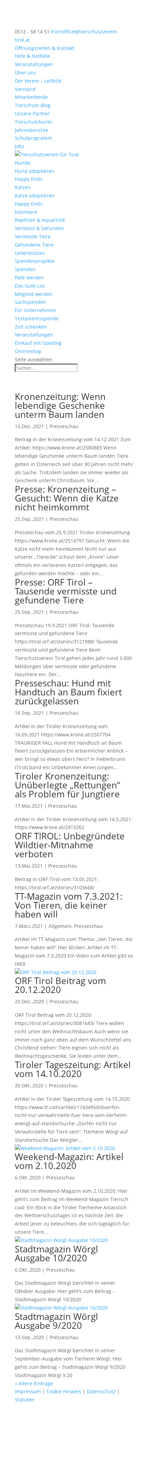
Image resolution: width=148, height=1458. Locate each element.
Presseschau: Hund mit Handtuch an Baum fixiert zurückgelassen (68, 692)
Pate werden (29, 277)
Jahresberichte (32, 130)
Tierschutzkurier (34, 121)
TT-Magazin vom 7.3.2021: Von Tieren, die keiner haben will (69, 905)
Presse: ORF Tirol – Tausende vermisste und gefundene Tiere (66, 591)
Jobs (19, 146)
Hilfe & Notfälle (32, 56)
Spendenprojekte (34, 261)
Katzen (23, 187)
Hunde (22, 162)
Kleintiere (26, 212)
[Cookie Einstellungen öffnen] (51, 1453)
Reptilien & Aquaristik (40, 220)
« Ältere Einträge (34, 1383)
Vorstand (25, 89)
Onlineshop (28, 351)
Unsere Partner (32, 113)
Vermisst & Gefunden (39, 228)
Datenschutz (101, 1391)
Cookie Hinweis (63, 1391)
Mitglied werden (34, 294)
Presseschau (64, 426)
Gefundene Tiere (34, 244)
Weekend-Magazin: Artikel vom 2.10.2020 (69, 1161)
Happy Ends (28, 179)
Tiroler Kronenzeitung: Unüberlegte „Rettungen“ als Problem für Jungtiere (67, 785)
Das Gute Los (30, 285)
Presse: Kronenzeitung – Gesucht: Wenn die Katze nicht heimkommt (67, 498)
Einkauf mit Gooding (38, 343)
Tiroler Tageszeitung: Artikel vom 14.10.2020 (73, 1069)
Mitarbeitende (31, 97)
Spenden (25, 269)
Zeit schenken (31, 326)
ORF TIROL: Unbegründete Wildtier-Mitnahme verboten (70, 845)
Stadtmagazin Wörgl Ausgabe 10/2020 (56, 1253)
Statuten (24, 1399)
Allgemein (60, 926)
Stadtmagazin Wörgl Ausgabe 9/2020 (56, 1321)
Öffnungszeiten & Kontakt (44, 48)
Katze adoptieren (34, 195)
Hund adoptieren (34, 171)
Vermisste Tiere (33, 236)
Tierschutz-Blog (33, 105)
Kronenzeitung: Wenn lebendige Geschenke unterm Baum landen (60, 405)
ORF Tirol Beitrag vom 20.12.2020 (60, 985)
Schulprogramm (33, 138)
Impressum (28, 1391)
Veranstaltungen (34, 64)
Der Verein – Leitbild (38, 80)
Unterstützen (30, 253)
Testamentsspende (37, 318)
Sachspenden (30, 302)
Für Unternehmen (35, 310)
